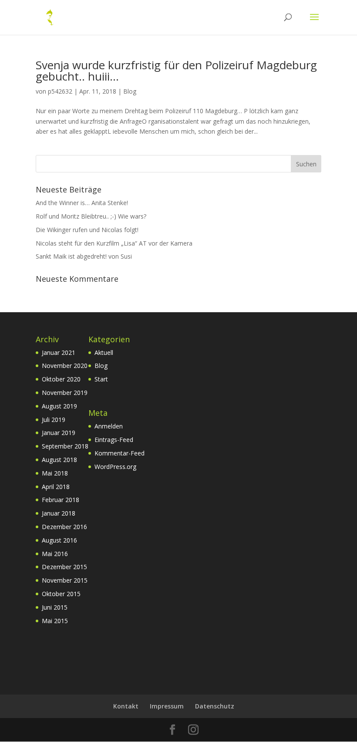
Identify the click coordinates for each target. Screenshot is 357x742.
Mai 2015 (55, 621)
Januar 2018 (58, 513)
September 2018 (65, 446)
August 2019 (59, 406)
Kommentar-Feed (119, 453)
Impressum (167, 706)
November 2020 (65, 365)
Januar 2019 (58, 432)
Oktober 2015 (61, 594)
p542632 (60, 91)
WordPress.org (115, 466)
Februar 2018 (60, 500)
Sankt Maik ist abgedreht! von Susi (84, 256)
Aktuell (103, 352)
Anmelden (108, 426)
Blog (129, 91)
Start (101, 379)
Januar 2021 (58, 352)
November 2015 (65, 580)
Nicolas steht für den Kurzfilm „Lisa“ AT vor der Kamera (114, 243)
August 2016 (59, 540)
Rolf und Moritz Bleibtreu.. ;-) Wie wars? (91, 216)
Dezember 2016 (64, 527)
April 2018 (56, 486)
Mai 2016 (55, 554)
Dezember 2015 (64, 567)
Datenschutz (214, 706)
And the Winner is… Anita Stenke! (82, 203)
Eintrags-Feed (113, 439)
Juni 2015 (54, 607)
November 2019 (65, 392)
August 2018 (59, 459)
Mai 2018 (55, 473)
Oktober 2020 (61, 379)
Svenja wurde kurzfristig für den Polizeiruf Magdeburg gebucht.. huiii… (176, 70)
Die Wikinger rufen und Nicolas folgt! (87, 230)
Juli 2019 (53, 419)
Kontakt (125, 706)
